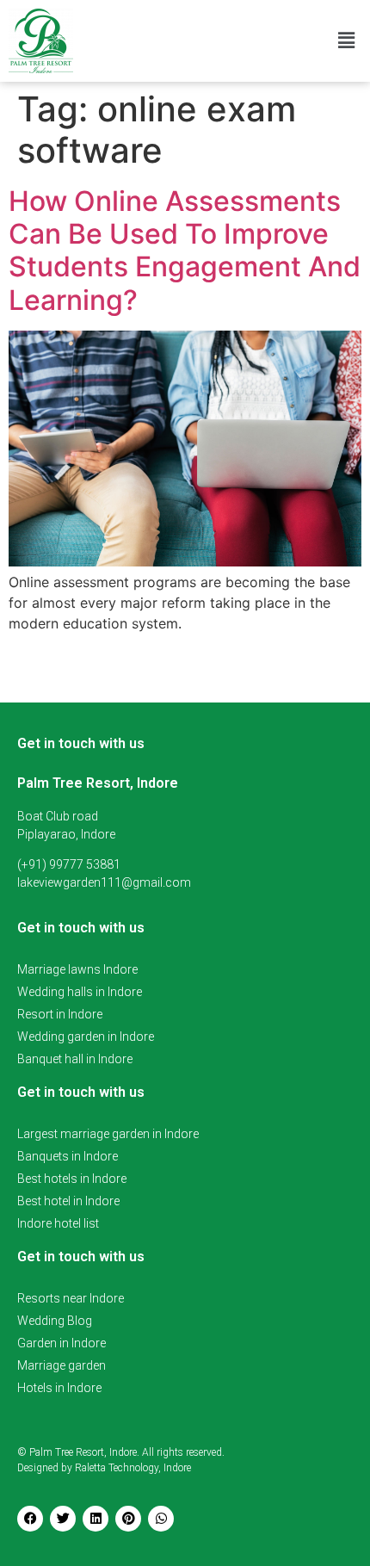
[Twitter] (63, 1519)
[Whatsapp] (161, 1519)
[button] (346, 41)
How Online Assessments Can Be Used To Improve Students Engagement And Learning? (185, 250)
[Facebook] (30, 1519)
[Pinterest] (128, 1519)
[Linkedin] (95, 1519)
